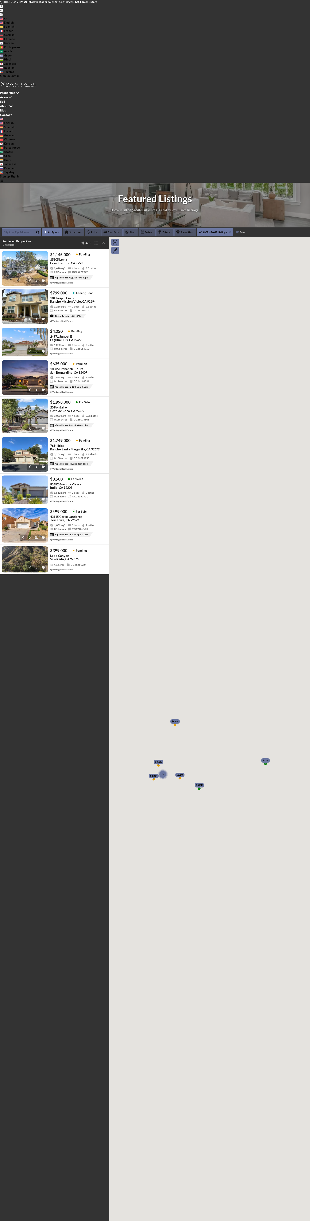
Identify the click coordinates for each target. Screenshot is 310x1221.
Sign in (15, 76)
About (4, 106)
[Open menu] (1, 181)
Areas (4, 97)
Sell (2, 101)
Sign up (5, 76)
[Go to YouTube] (1, 10)
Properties (7, 92)
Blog (3, 110)
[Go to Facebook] (1, 6)
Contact (6, 115)
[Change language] (3, 18)
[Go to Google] (1, 14)
